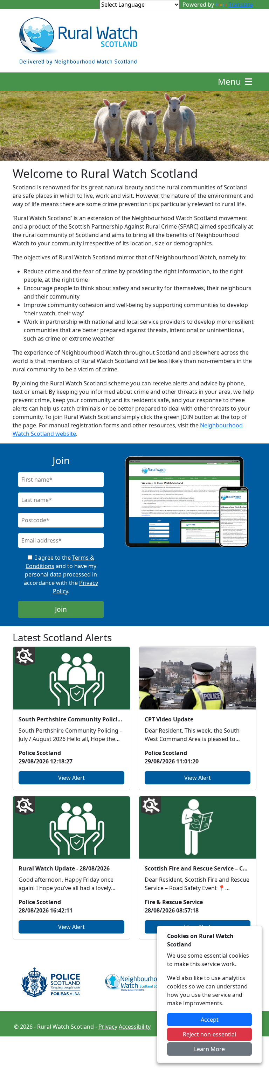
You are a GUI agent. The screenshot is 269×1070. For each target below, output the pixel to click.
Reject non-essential (209, 1034)
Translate (240, 4)
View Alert (71, 778)
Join (61, 609)
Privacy (107, 1026)
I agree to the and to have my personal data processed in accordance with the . (61, 574)
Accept (210, 1019)
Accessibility (135, 1026)
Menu (230, 81)
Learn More (209, 1049)
